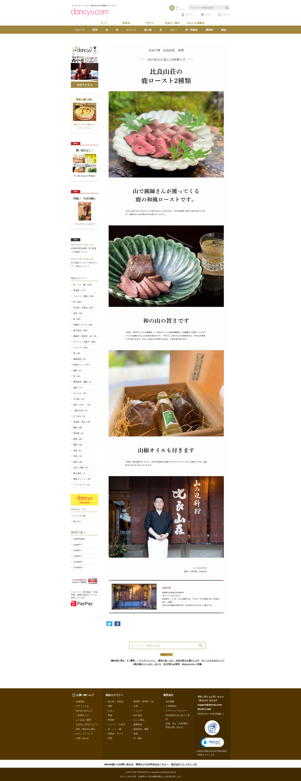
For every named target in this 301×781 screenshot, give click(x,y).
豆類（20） (78, 313)
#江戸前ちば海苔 (172, 663)
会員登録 (80, 701)
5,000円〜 (77, 550)
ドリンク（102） (81, 347)
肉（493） (78, 301)
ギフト (104, 22)
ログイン (190, 14)
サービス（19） (80, 393)
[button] (212, 742)
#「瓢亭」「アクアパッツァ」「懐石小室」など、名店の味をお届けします (163, 660)
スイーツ (131, 29)
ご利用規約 (171, 705)
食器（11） (78, 387)
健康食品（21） (80, 358)
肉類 (110, 705)
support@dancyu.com (210, 704)
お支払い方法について (87, 724)
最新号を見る (85, 85)
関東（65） (78, 427)
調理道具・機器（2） (83, 381)
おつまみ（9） (80, 415)
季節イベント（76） (82, 478)
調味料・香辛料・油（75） (85, 336)
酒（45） (77, 353)
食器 (135, 733)
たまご (111, 710)
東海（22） (78, 438)
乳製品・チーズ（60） (83, 324)
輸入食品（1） (80, 473)
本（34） (77, 376)
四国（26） (78, 461)
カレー (173, 29)
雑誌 (223, 29)
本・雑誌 (137, 738)
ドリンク (137, 710)
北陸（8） (77, 450)
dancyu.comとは (84, 710)
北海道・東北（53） (82, 421)
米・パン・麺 (114, 729)
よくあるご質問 (83, 719)
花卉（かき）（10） (82, 404)
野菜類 (111, 719)
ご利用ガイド (82, 715)
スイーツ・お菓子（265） (85, 341)
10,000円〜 (78, 561)
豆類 (110, 738)
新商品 (126, 22)
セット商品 (138, 719)
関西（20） (78, 444)
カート (226, 14)
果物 (110, 715)
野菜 (95, 29)
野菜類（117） (80, 290)
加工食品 (137, 715)
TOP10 (149, 22)
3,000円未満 (78, 538)
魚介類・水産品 (115, 701)
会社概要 (170, 701)
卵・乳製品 (191, 29)
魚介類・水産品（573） (84, 307)
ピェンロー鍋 (79, 515)
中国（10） (78, 455)
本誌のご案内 (172, 22)
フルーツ (80, 29)
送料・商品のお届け (85, 729)
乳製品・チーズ (115, 733)
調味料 (209, 29)
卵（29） (77, 318)
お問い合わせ (82, 738)
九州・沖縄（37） (81, 467)
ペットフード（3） (82, 484)
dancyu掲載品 (196, 22)
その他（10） (79, 398)
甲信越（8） (78, 433)
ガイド (208, 14)
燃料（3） (77, 370)
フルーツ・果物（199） (84, 296)
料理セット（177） (82, 364)
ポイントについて (84, 733)
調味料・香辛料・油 (143, 701)
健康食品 (137, 724)
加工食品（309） (81, 330)
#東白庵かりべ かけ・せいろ (147, 663)
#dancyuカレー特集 (192, 663)
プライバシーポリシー (176, 710)
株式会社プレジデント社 (184, 764)
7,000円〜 (77, 556)
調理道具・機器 (141, 729)
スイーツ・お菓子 (116, 724)
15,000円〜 (78, 567)
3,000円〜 (77, 544)
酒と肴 (148, 29)
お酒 (135, 705)
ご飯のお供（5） (81, 410)
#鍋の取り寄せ (118, 660)
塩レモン (77, 521)
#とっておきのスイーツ (213, 660)
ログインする (82, 705)
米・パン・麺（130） (83, 284)
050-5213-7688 (204, 709)
